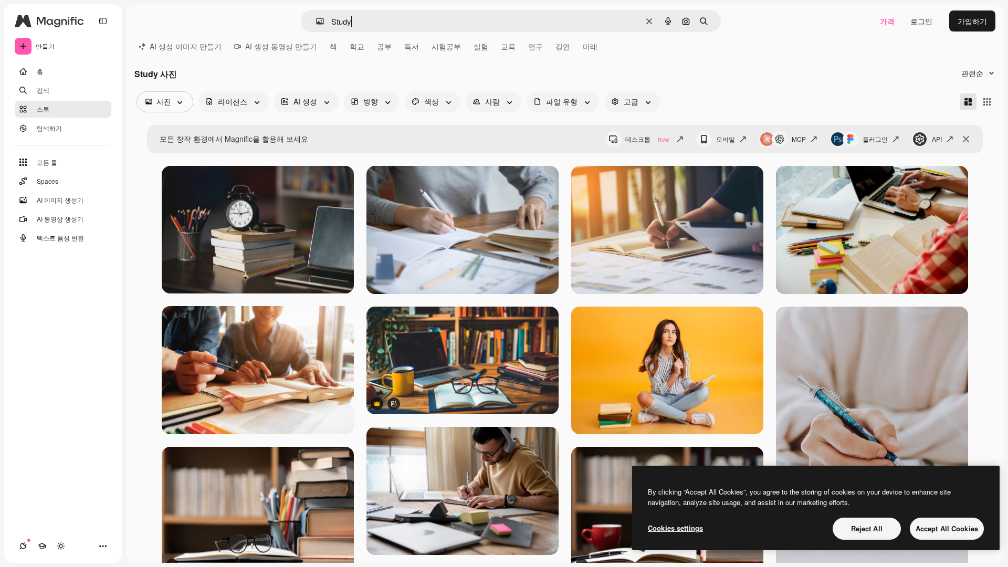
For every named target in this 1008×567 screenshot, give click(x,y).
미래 (590, 46)
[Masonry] (968, 101)
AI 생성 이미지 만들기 (186, 46)
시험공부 (446, 46)
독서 (411, 46)
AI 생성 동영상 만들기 (281, 46)
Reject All (867, 528)
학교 (357, 46)
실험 (481, 46)
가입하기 (972, 21)
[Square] (987, 101)
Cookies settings (675, 528)
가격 (887, 21)
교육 (508, 46)
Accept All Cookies (947, 528)
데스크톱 (647, 138)
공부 (384, 46)
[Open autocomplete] (315, 21)
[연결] (23, 546)
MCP (799, 138)
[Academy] (42, 546)
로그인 (921, 21)
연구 (535, 46)
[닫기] (966, 139)
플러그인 (875, 138)
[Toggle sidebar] (102, 21)
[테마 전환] (60, 546)
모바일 (725, 138)
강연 (562, 46)
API (937, 138)
